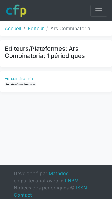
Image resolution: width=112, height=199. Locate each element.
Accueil (13, 28)
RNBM (72, 180)
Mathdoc (59, 173)
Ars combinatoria (19, 78)
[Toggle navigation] (98, 11)
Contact (23, 195)
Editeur (36, 28)
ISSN (81, 188)
